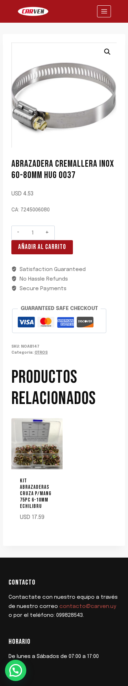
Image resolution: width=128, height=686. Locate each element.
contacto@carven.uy (87, 606)
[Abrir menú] (104, 11)
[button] (107, 51)
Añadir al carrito (42, 247)
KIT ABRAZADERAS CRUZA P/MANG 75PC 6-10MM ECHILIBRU (36, 493)
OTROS (41, 352)
